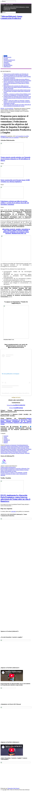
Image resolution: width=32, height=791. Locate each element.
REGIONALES (7, 57)
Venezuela (27, 453)
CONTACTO (7, 9)
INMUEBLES (7, 66)
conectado (13, 511)
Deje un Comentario (14, 137)
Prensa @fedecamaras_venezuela (14, 450)
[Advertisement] (16, 37)
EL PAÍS (6, 58)
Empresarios (3, 446)
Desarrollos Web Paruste (13, 788)
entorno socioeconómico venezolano (15, 446)
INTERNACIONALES (9, 60)
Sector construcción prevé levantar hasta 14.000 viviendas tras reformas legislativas (15, 180)
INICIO (5, 56)
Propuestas (12, 453)
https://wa (10, 405)
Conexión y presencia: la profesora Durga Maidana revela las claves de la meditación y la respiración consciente (17, 94)
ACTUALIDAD (8, 61)
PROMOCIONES (8, 65)
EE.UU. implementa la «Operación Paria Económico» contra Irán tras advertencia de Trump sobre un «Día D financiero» (16, 83)
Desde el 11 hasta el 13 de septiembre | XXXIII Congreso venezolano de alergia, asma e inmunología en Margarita (14, 474)
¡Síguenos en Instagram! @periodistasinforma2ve (16, 445)
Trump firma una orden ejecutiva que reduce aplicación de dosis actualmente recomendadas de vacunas (17, 105)
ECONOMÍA (7, 64)
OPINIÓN (6, 62)
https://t (16, 408)
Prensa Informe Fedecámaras (11, 451)
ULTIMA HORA (5, 137)
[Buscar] (1, 1)
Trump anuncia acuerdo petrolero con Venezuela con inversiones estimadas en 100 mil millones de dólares (16, 74)
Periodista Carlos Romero (17, 449)
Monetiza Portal (7, 449)
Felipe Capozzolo (21, 447)
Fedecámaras (14, 447)
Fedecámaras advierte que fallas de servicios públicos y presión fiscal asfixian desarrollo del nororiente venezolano (17, 80)
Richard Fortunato (20, 453)
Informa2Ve (3, 136)
